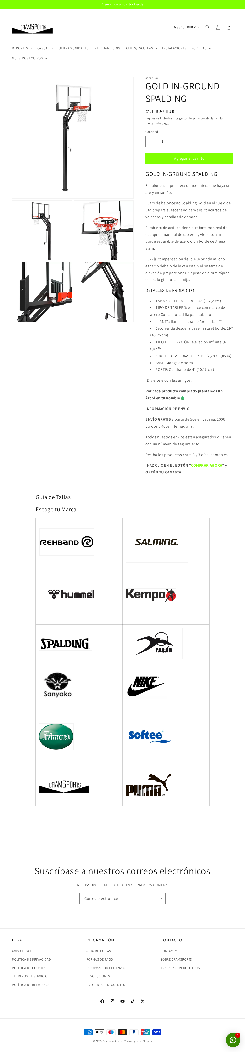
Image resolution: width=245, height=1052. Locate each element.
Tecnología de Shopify (138, 1041)
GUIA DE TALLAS (98, 951)
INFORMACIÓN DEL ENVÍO (105, 968)
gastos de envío (189, 118)
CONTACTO (169, 951)
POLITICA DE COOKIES (28, 968)
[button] (21, 48)
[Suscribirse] (160, 898)
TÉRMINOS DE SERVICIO (30, 976)
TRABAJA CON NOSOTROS (180, 968)
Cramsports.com (113, 1041)
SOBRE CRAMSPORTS (176, 959)
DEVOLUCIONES (98, 976)
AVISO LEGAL (22, 951)
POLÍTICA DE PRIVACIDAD (31, 959)
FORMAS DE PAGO (99, 959)
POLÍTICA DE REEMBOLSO (31, 985)
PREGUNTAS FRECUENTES (105, 985)
